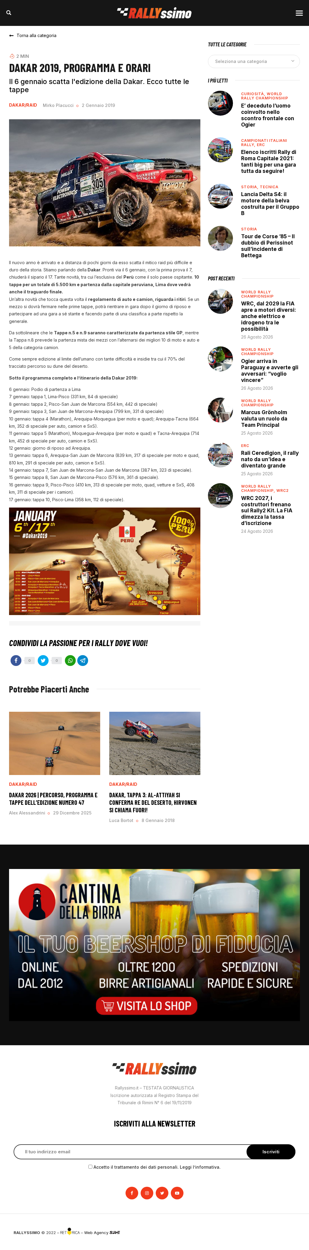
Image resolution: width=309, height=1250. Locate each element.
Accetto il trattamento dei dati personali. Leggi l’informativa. (157, 1167)
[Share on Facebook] (16, 660)
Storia (249, 229)
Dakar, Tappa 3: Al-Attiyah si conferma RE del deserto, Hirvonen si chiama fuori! (153, 802)
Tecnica (269, 187)
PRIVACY (287, 1232)
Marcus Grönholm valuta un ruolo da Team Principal (264, 418)
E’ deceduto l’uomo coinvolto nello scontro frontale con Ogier (267, 115)
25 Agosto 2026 (257, 433)
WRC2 (282, 490)
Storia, (250, 187)
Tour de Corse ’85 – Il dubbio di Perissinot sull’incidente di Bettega (268, 245)
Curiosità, (254, 94)
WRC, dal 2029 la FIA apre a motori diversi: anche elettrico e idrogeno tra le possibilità (268, 316)
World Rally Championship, (258, 488)
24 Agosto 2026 (257, 531)
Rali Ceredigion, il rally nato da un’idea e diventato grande (270, 459)
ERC (261, 144)
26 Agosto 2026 (257, 336)
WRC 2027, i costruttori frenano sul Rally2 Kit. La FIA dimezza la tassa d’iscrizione (266, 511)
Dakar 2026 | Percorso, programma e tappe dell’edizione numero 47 (53, 798)
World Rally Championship (264, 96)
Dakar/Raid (23, 105)
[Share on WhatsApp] (70, 660)
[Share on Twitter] (43, 660)
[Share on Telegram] (82, 660)
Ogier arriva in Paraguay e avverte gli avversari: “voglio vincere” (269, 370)
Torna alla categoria (36, 35)
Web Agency (97, 1232)
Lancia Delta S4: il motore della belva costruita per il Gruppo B (270, 203)
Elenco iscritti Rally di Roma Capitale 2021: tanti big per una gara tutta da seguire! (268, 161)
